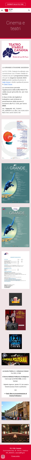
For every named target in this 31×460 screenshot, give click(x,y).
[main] (16, 25)
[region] (15, 4)
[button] (2, 10)
